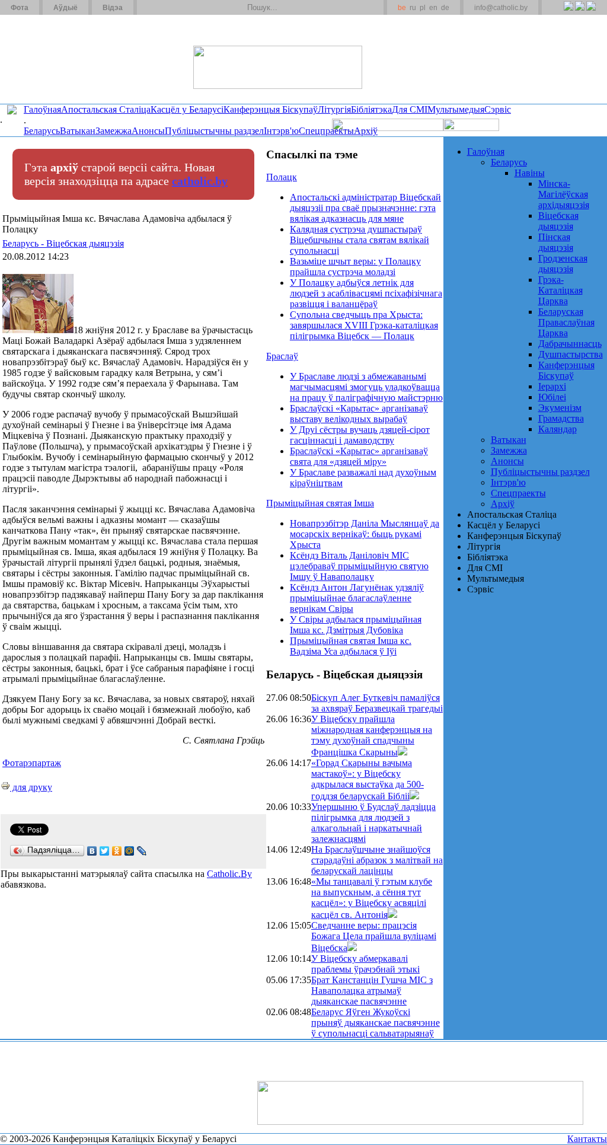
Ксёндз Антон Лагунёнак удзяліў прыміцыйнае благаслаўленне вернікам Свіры (357, 598)
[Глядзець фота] (402, 752)
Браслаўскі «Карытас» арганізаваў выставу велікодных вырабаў (359, 413)
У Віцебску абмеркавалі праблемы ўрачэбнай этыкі (365, 963)
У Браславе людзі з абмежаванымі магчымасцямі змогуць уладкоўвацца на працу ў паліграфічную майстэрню (366, 387)
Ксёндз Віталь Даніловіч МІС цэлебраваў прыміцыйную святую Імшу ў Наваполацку (359, 566)
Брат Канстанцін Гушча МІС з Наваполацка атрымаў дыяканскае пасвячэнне (372, 990)
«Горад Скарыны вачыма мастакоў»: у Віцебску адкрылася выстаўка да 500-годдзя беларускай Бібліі (367, 779)
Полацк (281, 177)
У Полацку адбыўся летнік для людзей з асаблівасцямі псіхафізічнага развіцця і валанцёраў (366, 293)
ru (413, 8)
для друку (31, 787)
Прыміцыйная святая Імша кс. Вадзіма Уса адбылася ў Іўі (350, 646)
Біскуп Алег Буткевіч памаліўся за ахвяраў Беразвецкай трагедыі (377, 703)
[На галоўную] (44, 58)
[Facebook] (590, 12)
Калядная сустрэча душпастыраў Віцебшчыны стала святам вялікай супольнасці (359, 240)
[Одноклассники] (117, 851)
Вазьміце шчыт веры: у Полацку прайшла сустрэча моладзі (355, 266)
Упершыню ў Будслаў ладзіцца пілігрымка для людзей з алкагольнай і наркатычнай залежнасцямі (373, 823)
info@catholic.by (501, 8)
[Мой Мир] (129, 851)
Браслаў (282, 356)
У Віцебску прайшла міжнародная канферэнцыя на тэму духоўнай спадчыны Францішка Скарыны (371, 735)
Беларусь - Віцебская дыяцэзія (63, 243)
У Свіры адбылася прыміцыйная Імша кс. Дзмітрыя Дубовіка (355, 624)
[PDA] (557, 12)
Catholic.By (229, 874)
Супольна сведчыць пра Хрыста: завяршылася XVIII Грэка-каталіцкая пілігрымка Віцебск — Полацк (364, 325)
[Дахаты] (150, 8)
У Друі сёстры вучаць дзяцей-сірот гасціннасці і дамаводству (360, 435)
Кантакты (587, 1139)
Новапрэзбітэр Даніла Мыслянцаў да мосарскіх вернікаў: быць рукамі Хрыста (364, 534)
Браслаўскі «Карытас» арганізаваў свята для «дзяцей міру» (359, 456)
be (402, 8)
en (433, 8)
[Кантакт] (165, 8)
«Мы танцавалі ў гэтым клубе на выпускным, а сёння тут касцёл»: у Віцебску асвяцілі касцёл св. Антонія (371, 898)
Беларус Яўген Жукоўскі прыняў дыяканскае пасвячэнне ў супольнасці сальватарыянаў (375, 1022)
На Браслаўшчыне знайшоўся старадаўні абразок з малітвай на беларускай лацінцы (377, 860)
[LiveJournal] (142, 851)
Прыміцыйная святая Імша (320, 503)
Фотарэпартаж (31, 763)
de (445, 8)
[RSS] (568, 12)
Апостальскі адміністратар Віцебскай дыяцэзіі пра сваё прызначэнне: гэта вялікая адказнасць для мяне (365, 208)
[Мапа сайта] (180, 8)
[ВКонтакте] (92, 851)
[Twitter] (579, 12)
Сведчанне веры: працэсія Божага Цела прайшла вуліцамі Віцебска (373, 936)
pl (423, 8)
